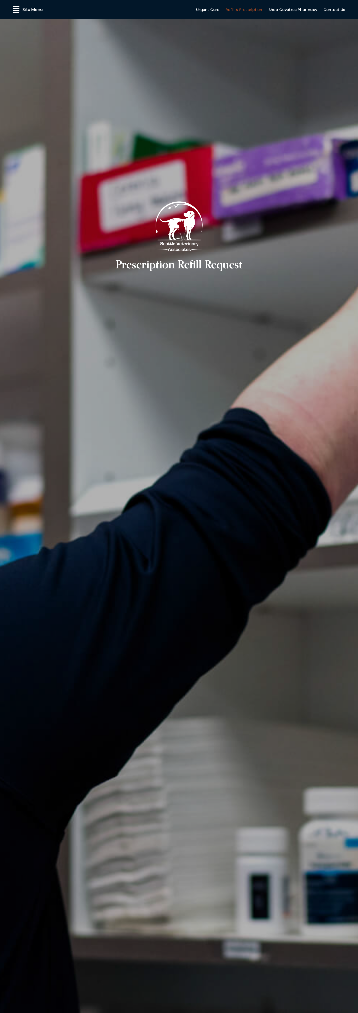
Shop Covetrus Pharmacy (292, 9)
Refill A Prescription (244, 9)
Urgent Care (207, 9)
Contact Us (334, 9)
